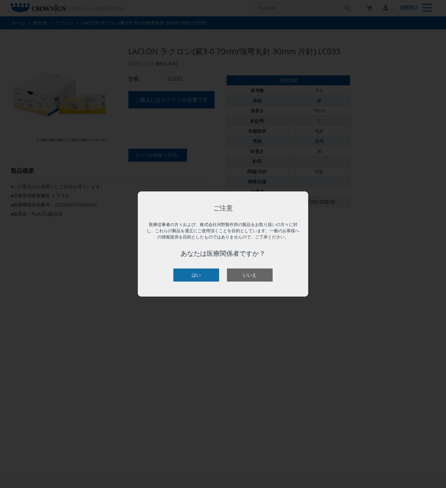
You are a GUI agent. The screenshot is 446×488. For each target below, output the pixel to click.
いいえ (250, 275)
